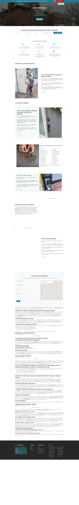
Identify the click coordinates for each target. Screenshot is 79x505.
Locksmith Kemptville (60, 448)
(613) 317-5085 (35, 374)
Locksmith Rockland (60, 451)
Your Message (18, 293)
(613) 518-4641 (45, 331)
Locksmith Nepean (51, 455)
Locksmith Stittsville (51, 451)
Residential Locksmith (41, 451)
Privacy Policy (32, 449)
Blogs (31, 448)
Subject (17, 289)
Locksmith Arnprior (51, 456)
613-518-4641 (20, 450)
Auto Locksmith (40, 448)
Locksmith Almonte (60, 454)
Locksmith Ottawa (51, 448)
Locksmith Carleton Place (51, 453)
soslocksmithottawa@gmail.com (20, 449)
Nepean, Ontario (30, 411)
